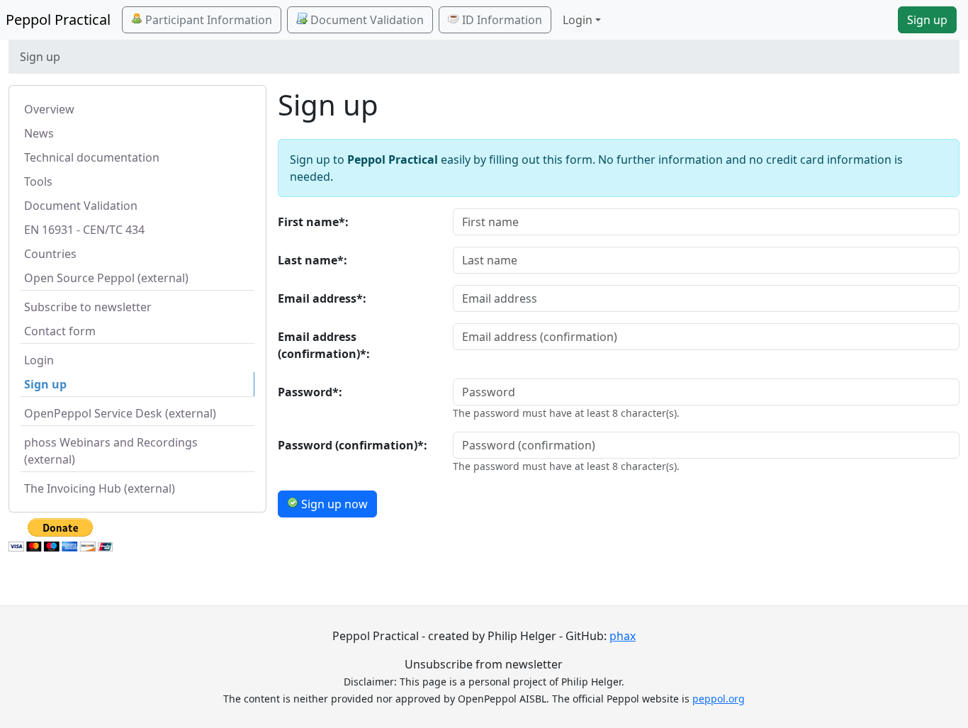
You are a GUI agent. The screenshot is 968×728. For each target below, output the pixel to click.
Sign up (927, 20)
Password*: (310, 392)
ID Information (500, 20)
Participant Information (207, 20)
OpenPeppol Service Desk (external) (120, 413)
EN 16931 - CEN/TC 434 (84, 229)
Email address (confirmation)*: (324, 345)
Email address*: (322, 298)
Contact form (60, 331)
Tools (38, 181)
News (39, 133)
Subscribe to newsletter (88, 307)
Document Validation (366, 20)
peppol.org (718, 698)
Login (39, 360)
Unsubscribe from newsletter (484, 664)
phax (622, 636)
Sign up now (333, 504)
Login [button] (577, 20)
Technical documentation (91, 157)
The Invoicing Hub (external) (99, 488)
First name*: (313, 222)
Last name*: (312, 260)
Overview (49, 109)
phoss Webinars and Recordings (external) (111, 451)
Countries (50, 254)
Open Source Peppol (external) (106, 278)
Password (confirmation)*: (352, 445)
